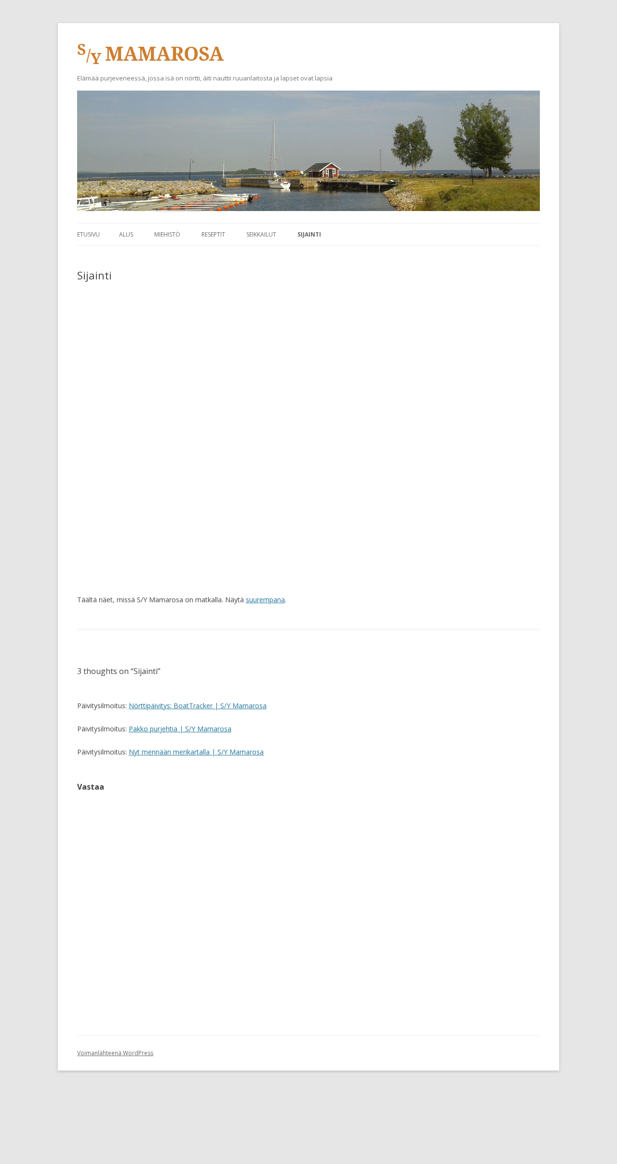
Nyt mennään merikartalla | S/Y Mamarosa (196, 751)
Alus (126, 234)
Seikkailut (261, 234)
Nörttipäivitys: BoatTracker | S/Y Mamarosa (198, 705)
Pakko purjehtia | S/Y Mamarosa (180, 728)
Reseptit (213, 234)
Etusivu (88, 234)
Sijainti (309, 234)
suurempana (265, 599)
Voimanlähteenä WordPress (115, 1053)
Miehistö (167, 234)
